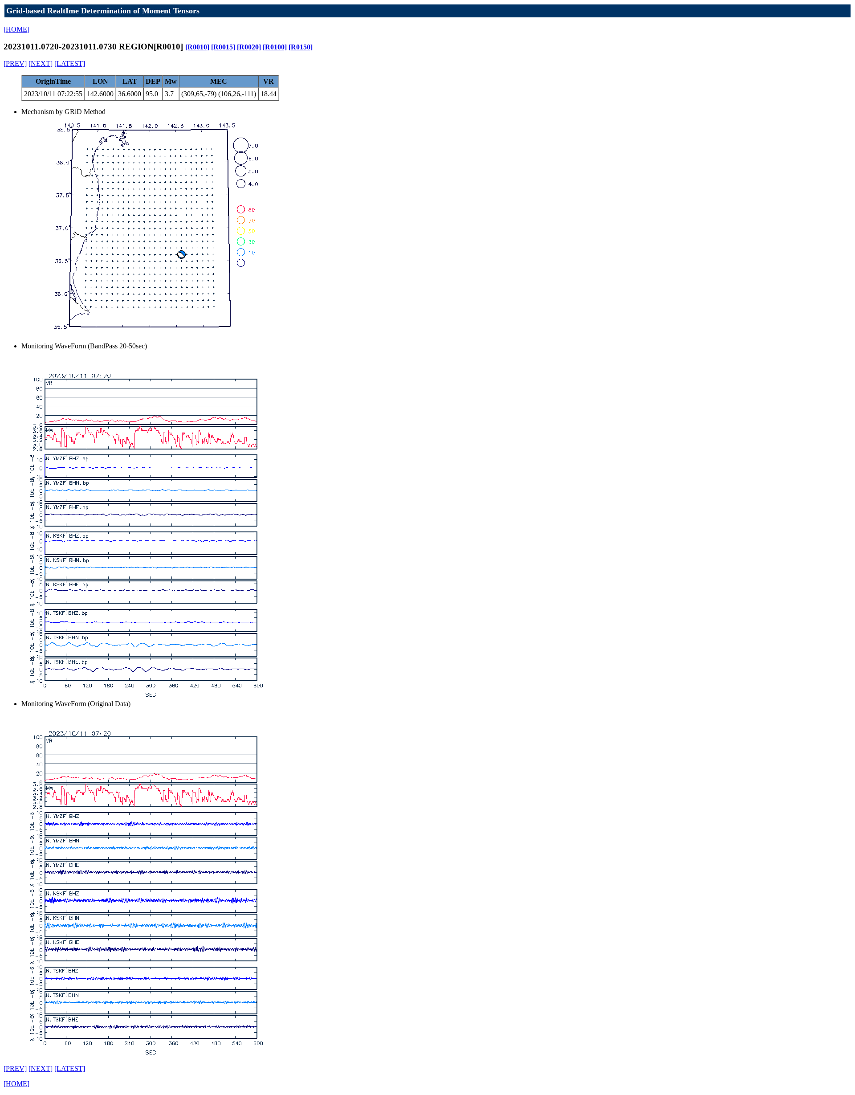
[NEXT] (40, 63)
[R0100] (275, 47)
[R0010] (197, 47)
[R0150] (301, 47)
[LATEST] (69, 63)
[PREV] (15, 63)
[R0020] (249, 47)
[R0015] (223, 47)
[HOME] (16, 29)
